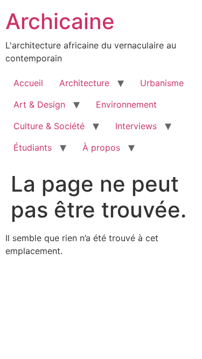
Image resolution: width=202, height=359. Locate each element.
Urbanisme (162, 83)
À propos (101, 147)
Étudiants (32, 147)
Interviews (136, 126)
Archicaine (60, 21)
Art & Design (39, 104)
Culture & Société (49, 126)
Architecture (84, 83)
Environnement (126, 104)
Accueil (28, 83)
